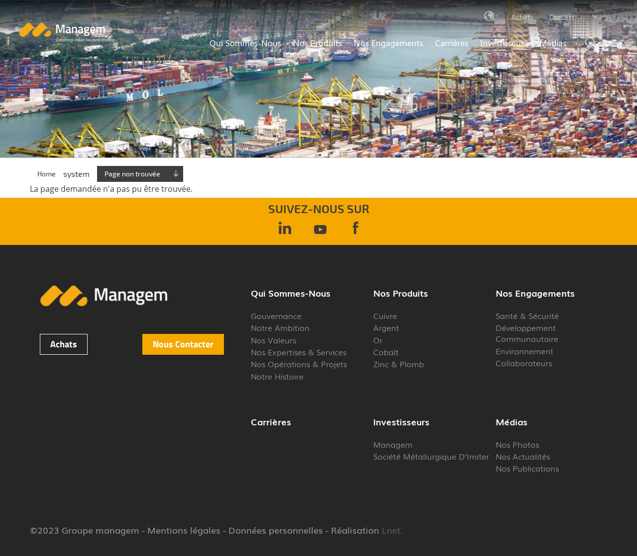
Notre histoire (277, 376)
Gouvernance (276, 315)
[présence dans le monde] (489, 16)
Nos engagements (388, 42)
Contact (561, 17)
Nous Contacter (183, 344)
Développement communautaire (527, 332)
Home (46, 173)
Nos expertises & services (298, 352)
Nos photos (517, 444)
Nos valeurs (273, 340)
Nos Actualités (523, 456)
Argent (386, 327)
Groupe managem (100, 529)
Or (378, 340)
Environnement (524, 351)
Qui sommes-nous (245, 42)
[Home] (67, 39)
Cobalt (386, 352)
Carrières (451, 42)
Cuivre (385, 315)
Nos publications (527, 468)
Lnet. (391, 529)
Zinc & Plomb (398, 364)
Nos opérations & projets (299, 364)
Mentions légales (183, 529)
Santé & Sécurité (527, 315)
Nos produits (317, 42)
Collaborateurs (524, 363)
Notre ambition (280, 327)
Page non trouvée (132, 173)
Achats (522, 17)
